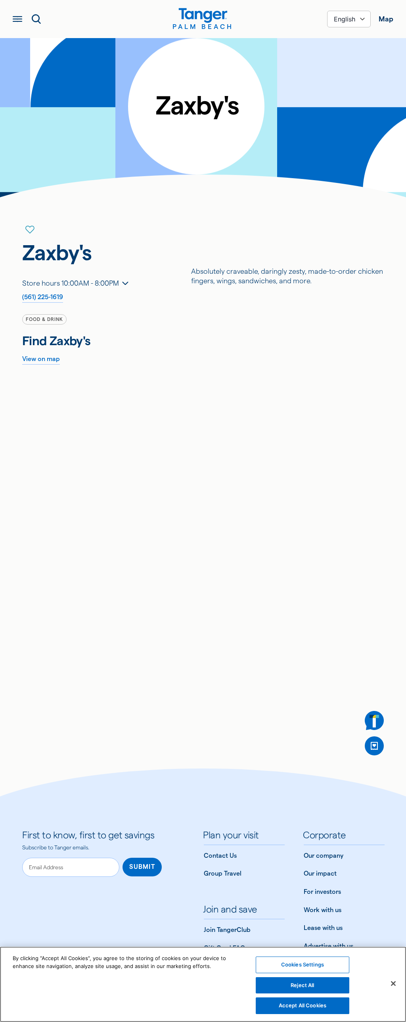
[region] (203, 984)
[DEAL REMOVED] (374, 745)
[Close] (393, 983)
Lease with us (323, 927)
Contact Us (220, 855)
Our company (323, 855)
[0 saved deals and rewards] (374, 745)
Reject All (302, 985)
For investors (322, 891)
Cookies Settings (302, 964)
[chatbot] (374, 720)
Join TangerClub (227, 929)
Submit (142, 866)
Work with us (322, 910)
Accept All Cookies (302, 1005)
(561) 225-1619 (42, 297)
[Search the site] (36, 19)
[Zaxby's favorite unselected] (30, 229)
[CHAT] (374, 720)
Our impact (320, 873)
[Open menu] (17, 19)
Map (386, 19)
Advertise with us (328, 946)
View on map (41, 358)
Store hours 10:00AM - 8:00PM (70, 283)
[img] (203, 15)
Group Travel (222, 873)
